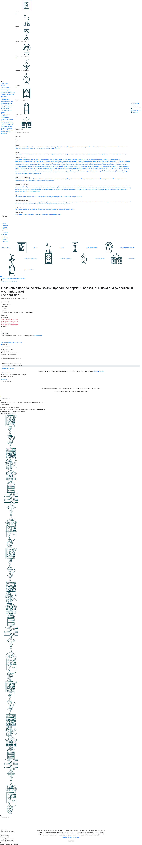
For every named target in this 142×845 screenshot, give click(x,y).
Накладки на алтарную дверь (28, 168)
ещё (1, 276)
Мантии (51, 179)
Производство (5, 122)
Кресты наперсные (71, 164)
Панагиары (46, 168)
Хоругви (68, 172)
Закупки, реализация (7, 128)
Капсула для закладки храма (49, 163)
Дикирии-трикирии (34, 161)
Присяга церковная (28, 203)
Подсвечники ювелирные (75, 189)
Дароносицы (116, 159)
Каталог (4, 216)
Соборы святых (25, 148)
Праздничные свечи (92, 154)
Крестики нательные (116, 163)
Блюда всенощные (46, 159)
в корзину (5, 333)
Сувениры (64, 196)
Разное (98, 179)
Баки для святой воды (34, 159)
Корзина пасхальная (34, 196)
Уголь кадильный (29, 172)
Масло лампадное (93, 166)
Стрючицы (126, 170)
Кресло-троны (27, 209)
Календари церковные (75, 202)
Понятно (71, 841)
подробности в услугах (8, 413)
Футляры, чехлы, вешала (22, 180)
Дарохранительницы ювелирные (32, 186)
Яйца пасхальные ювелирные (31, 191)
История (9, 121)
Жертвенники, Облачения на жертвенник (114, 161)
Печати (88, 168)
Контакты (4, 98)
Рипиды (69, 170)
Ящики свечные (59, 209)
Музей (11, 124)
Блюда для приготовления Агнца (62, 159)
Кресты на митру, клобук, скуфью (56, 164)
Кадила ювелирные (21, 188)
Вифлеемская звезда (35, 202)
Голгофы (100, 159)
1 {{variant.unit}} (29, 312)
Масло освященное (104, 166)
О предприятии (5, 114)
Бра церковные (76, 159)
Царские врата (56, 214)
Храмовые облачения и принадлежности (42, 180)
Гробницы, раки (107, 159)
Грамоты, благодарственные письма (52, 202)
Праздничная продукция (88, 179)
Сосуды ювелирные (93, 189)
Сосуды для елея (94, 170)
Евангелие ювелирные (49, 186)
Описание (4, 342)
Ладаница (70, 166)
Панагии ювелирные (61, 189)
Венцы (83, 159)
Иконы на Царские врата (41, 148)
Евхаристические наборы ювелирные (67, 186)
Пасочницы (82, 168)
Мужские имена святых (111, 147)
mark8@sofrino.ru (99, 371)
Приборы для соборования (37, 170)
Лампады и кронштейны (80, 166)
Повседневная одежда (60, 179)
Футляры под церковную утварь (56, 172)
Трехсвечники (19, 172)
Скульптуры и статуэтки (54, 196)
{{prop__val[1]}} (6, 304)
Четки (117, 172)
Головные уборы (44, 179)
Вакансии (4, 130)
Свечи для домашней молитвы (107, 154)
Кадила (39, 163)
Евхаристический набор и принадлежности (79, 161)
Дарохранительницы (21, 161)
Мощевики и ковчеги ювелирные (45, 189)
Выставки (4, 96)
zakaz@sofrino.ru (136, 110)
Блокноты (26, 202)
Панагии (40, 168)
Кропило (25, 166)
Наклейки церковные (107, 202)
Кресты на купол (40, 164)
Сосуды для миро (105, 170)
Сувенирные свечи (121, 154)
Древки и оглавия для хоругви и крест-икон (53, 161)
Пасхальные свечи (80, 154)
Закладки (66, 202)
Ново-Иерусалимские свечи (55, 154)
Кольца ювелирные (33, 188)
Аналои (25, 159)
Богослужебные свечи (29, 154)
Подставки (102, 168)
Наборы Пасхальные (40, 203)
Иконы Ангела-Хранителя (96, 147)
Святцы (32, 148)
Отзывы (8, 131)
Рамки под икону (50, 170)
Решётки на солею (61, 170)
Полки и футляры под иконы (114, 168)
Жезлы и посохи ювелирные (86, 186)
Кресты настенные (97, 164)
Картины (25, 196)
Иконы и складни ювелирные (104, 186)
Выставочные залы (6, 126)
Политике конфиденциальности (71, 837)
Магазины (135, 112)
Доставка (14, 342)
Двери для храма (69, 209)
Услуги (3, 85)
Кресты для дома (30, 164)
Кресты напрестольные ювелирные (67, 188)
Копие (108, 163)
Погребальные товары (74, 179)
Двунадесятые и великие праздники (78, 147)
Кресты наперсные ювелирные (48, 188)
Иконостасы (26, 214)
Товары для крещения (119, 179)
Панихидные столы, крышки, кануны (68, 168)
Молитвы (98, 202)
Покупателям (5, 87)
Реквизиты (11, 94)
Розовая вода (76, 170)
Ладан (65, 166)
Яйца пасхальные (77, 196)
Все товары (19, 147)
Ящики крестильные (35, 173)
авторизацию (38, 335)
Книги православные (88, 202)
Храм (7, 124)
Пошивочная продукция (18, 278)
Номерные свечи (69, 154)
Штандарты (122, 172)
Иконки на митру (31, 163)
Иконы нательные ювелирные (121, 186)
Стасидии (41, 209)
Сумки (70, 196)
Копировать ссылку (8, 368)
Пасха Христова (62, 147)
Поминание (18, 203)
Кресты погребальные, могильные (113, 164)
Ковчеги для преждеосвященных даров (94, 163)
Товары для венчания (106, 179)
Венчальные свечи (41, 154)
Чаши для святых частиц (107, 172)
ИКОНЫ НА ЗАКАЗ (54, 148)
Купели (61, 166)
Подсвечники (95, 168)
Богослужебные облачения (31, 179)
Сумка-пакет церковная (63, 203)
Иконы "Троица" (27, 147)
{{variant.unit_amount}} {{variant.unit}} (12, 312)
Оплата (9, 342)
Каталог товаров (6, 278)
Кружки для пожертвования (36, 166)
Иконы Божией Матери (50, 147)
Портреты (43, 196)
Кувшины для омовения (51, 166)
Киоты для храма (77, 163)
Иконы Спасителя (37, 147)
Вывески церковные (91, 159)
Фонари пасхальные (40, 172)
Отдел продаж (5, 99)
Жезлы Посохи (97, 161)
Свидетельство (51, 203)
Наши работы (5, 83)
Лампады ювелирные (28, 189)
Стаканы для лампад (116, 170)
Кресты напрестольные (84, 164)
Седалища (34, 209)
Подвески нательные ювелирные (106, 188)
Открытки (116, 202)
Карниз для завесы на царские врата (41, 214)
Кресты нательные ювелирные (87, 188)
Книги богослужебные (65, 163)
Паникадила (53, 168)
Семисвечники (84, 170)
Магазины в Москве (7, 101)
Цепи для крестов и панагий (79, 172)
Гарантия (19, 342)
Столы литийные (49, 209)
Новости (10, 119)
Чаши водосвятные (94, 172)
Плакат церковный (125, 202)
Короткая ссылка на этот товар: (11, 363)
